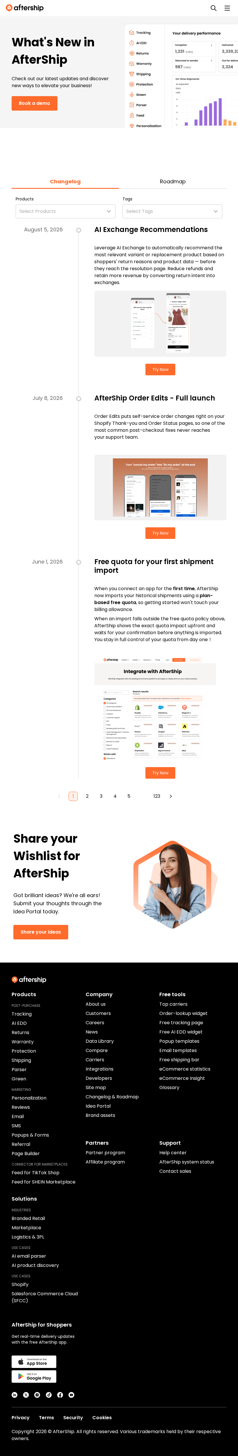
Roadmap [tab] (173, 181)
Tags (127, 199)
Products (25, 199)
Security (73, 1417)
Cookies (102, 1417)
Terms (46, 1417)
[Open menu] (227, 8)
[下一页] (170, 796)
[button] (66, 211)
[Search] (214, 8)
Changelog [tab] (65, 181)
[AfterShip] (26, 8)
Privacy (21, 1417)
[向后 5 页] (142, 796)
